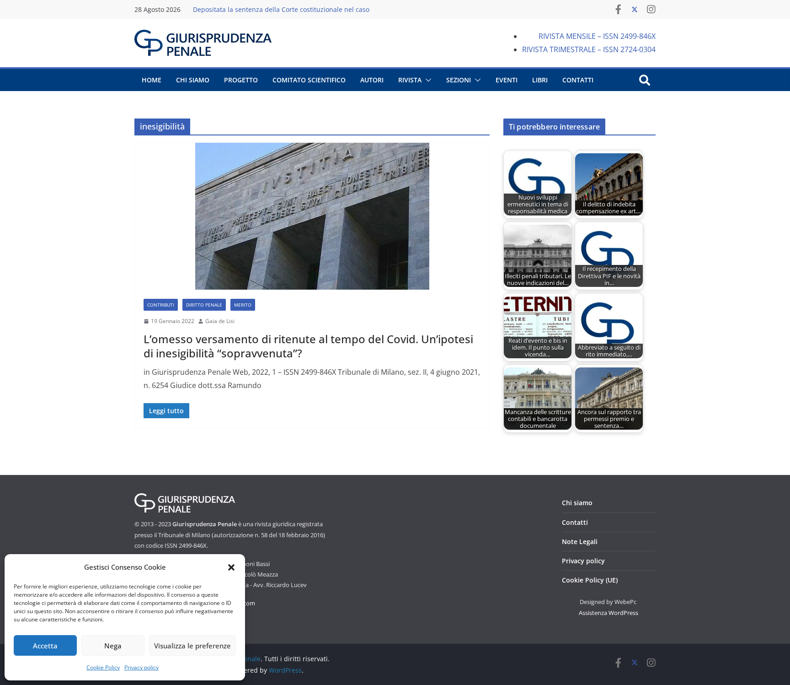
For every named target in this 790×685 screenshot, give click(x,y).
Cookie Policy (103, 667)
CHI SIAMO (192, 80)
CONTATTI (577, 80)
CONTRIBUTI (160, 305)
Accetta (45, 645)
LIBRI (540, 80)
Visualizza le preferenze (192, 645)
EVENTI (507, 80)
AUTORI (372, 80)
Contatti (575, 522)
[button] (231, 567)
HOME (151, 80)
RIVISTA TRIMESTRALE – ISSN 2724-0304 (589, 49)
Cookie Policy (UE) (590, 580)
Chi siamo (577, 502)
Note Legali (580, 541)
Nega (113, 645)
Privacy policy (141, 667)
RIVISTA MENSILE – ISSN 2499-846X (597, 36)
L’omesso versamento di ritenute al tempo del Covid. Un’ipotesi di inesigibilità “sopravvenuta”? (308, 346)
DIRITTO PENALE (204, 305)
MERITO (242, 305)
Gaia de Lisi (220, 321)
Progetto (241, 80)
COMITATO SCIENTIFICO (309, 80)
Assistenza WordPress (608, 613)
